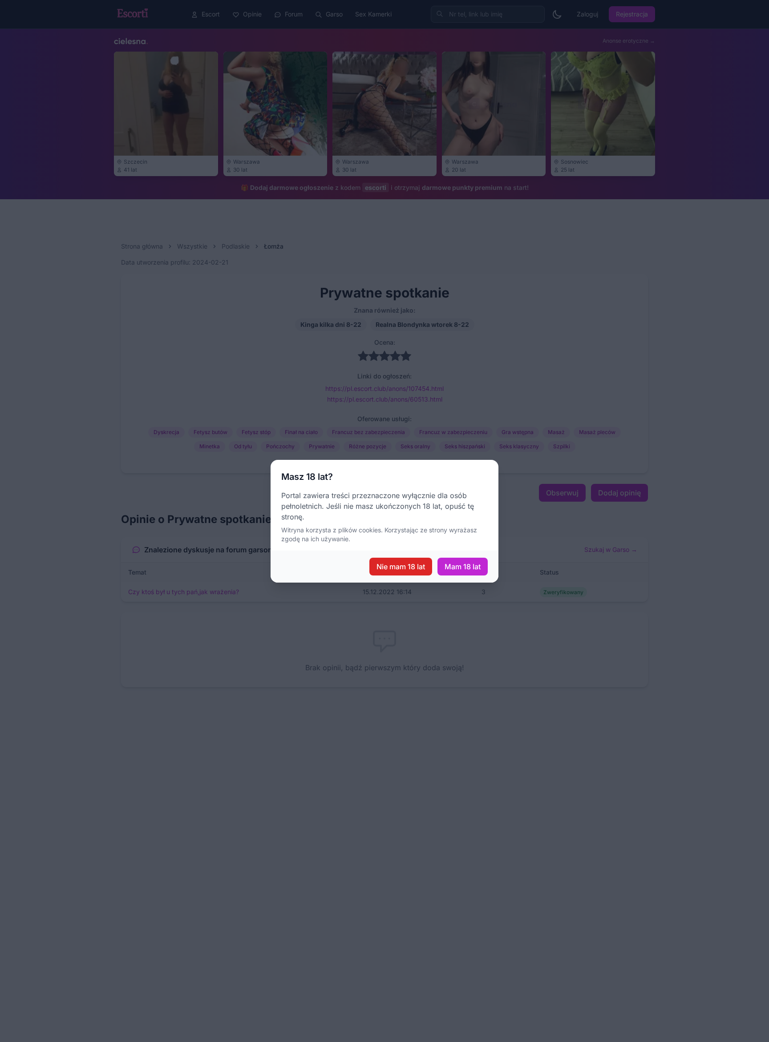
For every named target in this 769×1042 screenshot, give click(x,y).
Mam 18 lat (463, 566)
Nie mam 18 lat (400, 566)
